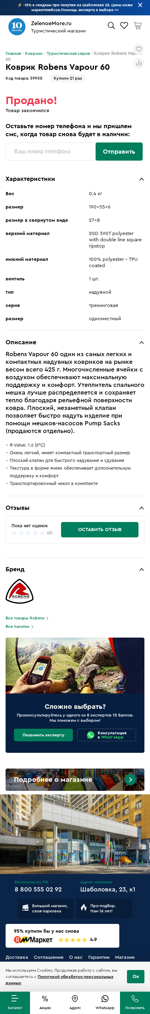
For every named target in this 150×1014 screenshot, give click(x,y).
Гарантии (99, 957)
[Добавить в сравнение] (138, 63)
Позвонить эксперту (44, 735)
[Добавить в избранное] (138, 49)
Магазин (125, 957)
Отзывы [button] (18, 508)
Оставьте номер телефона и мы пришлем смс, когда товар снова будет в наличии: (69, 130)
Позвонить (135, 1008)
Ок (136, 976)
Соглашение (48, 957)
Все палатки (17, 626)
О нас (76, 957)
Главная (13, 53)
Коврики (34, 53)
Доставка (17, 957)
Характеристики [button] (30, 179)
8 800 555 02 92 (38, 889)
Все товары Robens (25, 618)
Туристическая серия (68, 53)
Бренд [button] (15, 569)
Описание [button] (21, 342)
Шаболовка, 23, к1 (107, 889)
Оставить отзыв (100, 529)
